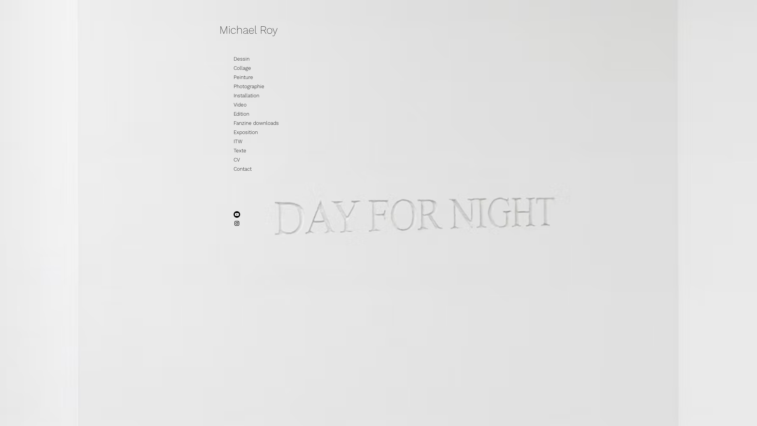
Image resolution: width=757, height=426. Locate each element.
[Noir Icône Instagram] (237, 223)
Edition (241, 114)
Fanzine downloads (256, 123)
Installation (246, 96)
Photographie (249, 86)
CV (237, 160)
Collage (242, 68)
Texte (240, 151)
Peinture (243, 77)
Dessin (242, 59)
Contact (243, 169)
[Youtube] (237, 214)
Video (240, 105)
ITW (238, 141)
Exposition (246, 132)
